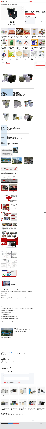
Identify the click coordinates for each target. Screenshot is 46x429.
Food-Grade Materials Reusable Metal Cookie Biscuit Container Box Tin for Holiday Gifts (11, 36)
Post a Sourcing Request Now (18, 382)
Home (1, 4)
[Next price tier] (45, 11)
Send (5, 382)
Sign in (44, 1)
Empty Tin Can (10, 352)
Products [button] (11, 1)
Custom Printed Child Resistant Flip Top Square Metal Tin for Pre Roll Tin (19, 47)
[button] (38, 1)
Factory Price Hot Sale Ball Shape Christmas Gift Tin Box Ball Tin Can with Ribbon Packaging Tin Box (4, 58)
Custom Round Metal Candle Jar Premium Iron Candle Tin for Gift (26, 58)
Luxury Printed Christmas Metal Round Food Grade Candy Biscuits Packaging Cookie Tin (41, 36)
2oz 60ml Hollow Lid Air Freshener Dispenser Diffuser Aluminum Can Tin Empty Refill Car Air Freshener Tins (34, 58)
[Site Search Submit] (31, 1)
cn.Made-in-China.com (29, 425)
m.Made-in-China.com (24, 425)
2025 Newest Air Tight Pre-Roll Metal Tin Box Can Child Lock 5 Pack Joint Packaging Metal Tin (41, 58)
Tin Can (5, 352)
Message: (3, 377)
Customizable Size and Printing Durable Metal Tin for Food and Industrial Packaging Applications (4, 47)
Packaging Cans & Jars (14, 4)
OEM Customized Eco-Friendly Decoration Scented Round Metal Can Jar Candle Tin (4, 36)
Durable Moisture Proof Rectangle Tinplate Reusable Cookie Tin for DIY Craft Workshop (19, 58)
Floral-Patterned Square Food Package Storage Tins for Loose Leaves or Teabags (41, 47)
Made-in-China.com (20, 425)
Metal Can (8, 352)
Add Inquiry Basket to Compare (12, 24)
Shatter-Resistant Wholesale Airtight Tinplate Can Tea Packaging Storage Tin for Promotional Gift (33, 36)
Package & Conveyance (9, 4)
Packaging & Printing (4, 4)
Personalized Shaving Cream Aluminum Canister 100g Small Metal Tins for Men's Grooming (19, 36)
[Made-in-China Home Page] (4, 1)
